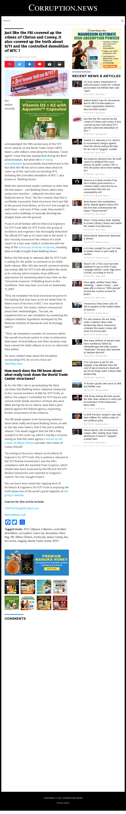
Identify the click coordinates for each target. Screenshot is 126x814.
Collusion (46, 529)
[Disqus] (37, 664)
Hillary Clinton (23, 537)
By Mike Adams (102, 313)
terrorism (10, 541)
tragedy (22, 541)
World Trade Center (40, 541)
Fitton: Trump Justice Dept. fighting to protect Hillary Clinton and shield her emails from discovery (102, 223)
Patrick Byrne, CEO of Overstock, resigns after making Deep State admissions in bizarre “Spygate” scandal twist (101, 435)
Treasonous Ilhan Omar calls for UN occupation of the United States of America (102, 306)
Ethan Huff (29, 57)
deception (52, 533)
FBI (12, 537)
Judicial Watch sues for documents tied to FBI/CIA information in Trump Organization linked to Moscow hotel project (102, 105)
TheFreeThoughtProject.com (22, 508)
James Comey (55, 537)
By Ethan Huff (101, 134)
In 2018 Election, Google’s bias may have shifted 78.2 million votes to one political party (102, 417)
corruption (25, 533)
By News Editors (102, 196)
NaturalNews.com (15, 514)
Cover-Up (38, 533)
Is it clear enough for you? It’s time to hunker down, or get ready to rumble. (102, 251)
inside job (39, 537)
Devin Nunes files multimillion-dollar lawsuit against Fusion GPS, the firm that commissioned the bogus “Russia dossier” (101, 206)
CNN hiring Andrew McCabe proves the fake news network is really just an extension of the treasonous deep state (102, 401)
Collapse (35, 529)
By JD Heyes (100, 94)
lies (66, 537)
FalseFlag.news (13, 363)
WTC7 (56, 541)
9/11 (26, 529)
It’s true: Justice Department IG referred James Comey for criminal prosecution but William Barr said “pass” (102, 86)
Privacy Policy (63, 803)
